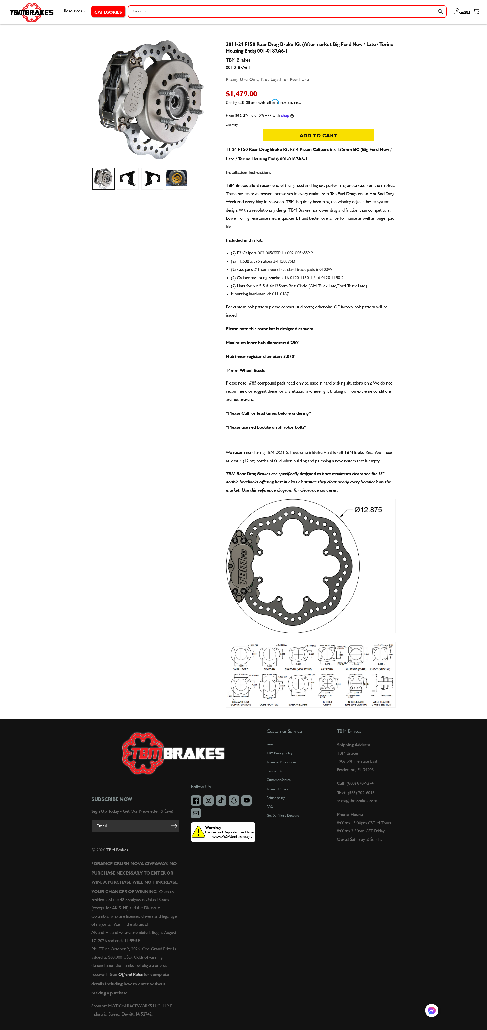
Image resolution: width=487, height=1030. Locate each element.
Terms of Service (278, 789)
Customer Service (278, 780)
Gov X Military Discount (283, 815)
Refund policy (276, 798)
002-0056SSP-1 (271, 253)
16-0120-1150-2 (330, 278)
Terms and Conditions (281, 762)
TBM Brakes (116, 850)
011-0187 (280, 294)
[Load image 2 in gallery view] (128, 179)
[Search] (440, 11)
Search (271, 744)
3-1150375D (284, 261)
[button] (108, 11)
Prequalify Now (290, 103)
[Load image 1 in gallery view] (103, 179)
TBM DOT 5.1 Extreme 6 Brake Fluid (299, 452)
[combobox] (287, 11)
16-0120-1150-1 (298, 278)
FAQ (270, 807)
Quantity (232, 125)
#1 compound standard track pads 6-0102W (293, 269)
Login (464, 11)
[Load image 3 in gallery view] (152, 179)
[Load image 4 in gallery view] (176, 179)
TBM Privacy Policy (279, 753)
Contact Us (274, 771)
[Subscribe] (174, 825)
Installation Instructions (248, 171)
